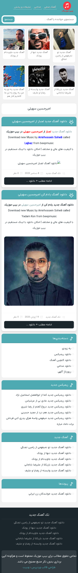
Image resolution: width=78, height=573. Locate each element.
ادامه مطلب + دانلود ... (39, 181)
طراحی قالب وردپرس (43, 567)
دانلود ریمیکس (62, 354)
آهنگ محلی (50, 7)
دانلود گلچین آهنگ (60, 360)
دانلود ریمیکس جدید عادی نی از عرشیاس (48, 401)
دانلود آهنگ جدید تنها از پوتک (54, 453)
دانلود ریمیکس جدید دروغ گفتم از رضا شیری (46, 407)
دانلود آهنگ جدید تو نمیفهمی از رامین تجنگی (46, 447)
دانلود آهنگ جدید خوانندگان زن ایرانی (50, 494)
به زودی (66, 348)
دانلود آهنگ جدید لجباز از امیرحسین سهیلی (39, 121)
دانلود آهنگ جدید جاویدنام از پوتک (51, 459)
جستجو (9, 19)
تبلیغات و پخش (22, 7)
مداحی (37, 7)
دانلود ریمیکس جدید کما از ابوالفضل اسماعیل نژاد (43, 395)
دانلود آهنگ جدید (62, 131)
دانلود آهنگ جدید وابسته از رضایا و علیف (48, 470)
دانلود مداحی (64, 366)
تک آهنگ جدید (53, 173)
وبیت (26, 567)
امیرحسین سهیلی (39, 109)
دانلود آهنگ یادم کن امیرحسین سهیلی (42, 194)
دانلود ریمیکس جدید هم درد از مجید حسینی (46, 412)
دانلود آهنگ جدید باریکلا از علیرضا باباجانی (47, 465)
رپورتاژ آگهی (64, 372)
